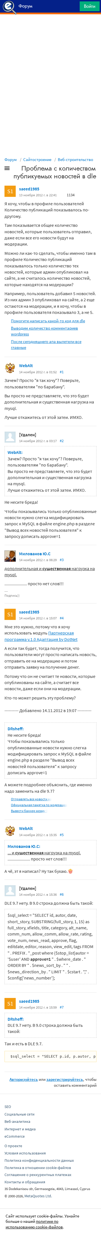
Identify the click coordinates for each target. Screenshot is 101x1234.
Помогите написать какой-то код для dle (48, 320)
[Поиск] (73, 8)
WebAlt (26, 365)
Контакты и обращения (24, 1181)
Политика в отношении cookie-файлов (37, 1167)
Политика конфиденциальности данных (39, 1160)
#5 (62, 834)
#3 (62, 559)
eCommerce (14, 1136)
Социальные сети (19, 1114)
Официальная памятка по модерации (39, 805)
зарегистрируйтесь (64, 1079)
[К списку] (16, 169)
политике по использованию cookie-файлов (34, 1224)
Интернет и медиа (20, 1129)
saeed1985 (29, 189)
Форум (10, 159)
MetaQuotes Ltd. (38, 1195)
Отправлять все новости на (31, 799)
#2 (62, 440)
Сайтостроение (37, 159)
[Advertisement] (50, 28)
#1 (62, 371)
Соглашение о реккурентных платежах (37, 1174)
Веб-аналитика (17, 1121)
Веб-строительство (75, 159)
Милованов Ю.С (34, 553)
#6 (62, 894)
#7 (62, 1007)
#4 (62, 618)
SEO (7, 1106)
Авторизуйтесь (24, 1079)
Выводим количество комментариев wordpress (44, 331)
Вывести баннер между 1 (29, 811)
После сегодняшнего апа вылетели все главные (46, 344)
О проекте (13, 1145)
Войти (89, 6)
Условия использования (25, 1153)
